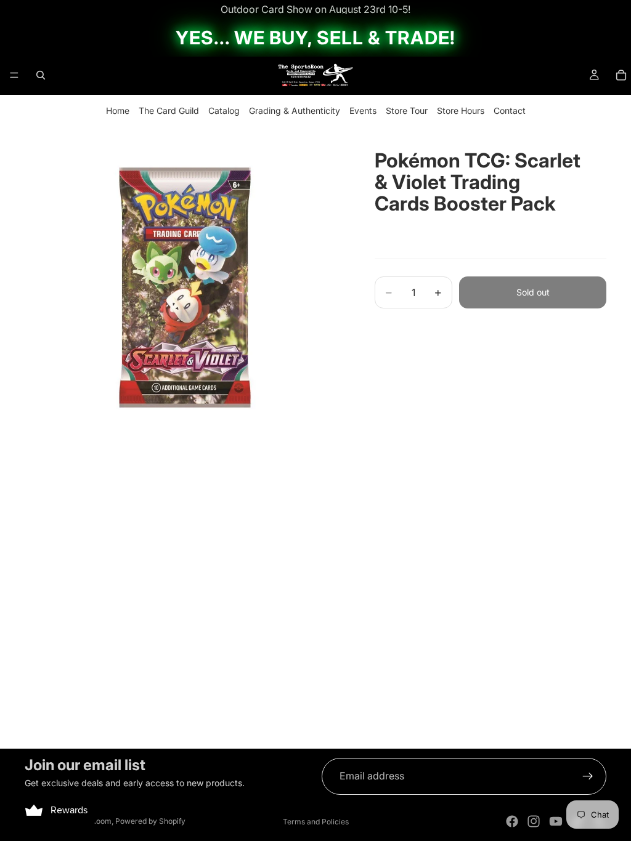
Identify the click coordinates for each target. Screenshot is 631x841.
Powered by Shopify (150, 821)
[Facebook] (512, 821)
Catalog (224, 110)
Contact (510, 110)
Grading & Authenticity (294, 110)
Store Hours (460, 110)
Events (363, 110)
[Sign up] (588, 776)
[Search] (40, 75)
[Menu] (14, 75)
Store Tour (407, 110)
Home (117, 110)
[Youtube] (555, 821)
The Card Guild (169, 110)
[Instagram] (533, 821)
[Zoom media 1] (185, 287)
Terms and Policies (316, 821)
